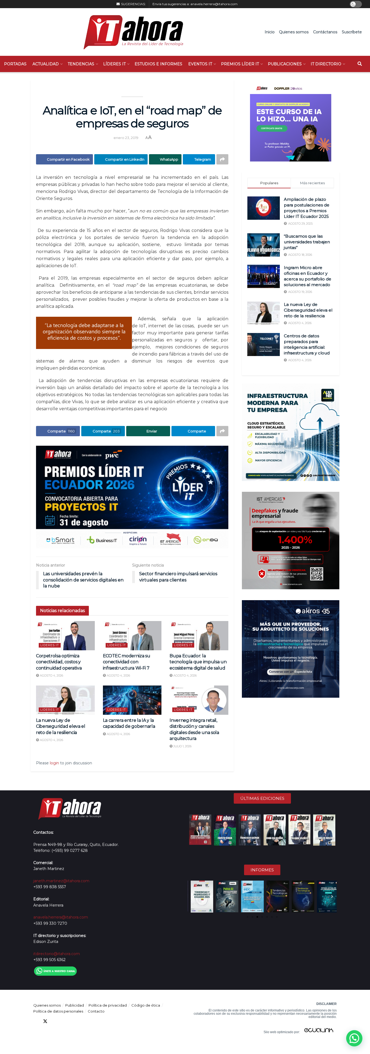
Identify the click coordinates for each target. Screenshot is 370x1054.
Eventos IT (200, 64)
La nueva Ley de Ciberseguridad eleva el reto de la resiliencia (60, 726)
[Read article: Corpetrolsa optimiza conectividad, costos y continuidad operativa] (65, 635)
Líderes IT (114, 64)
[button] (192, 896)
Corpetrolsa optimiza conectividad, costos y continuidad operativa (59, 662)
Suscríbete (352, 32)
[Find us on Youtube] (65, 1021)
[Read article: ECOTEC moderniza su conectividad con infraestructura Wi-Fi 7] (132, 635)
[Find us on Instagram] (74, 1021)
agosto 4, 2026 (51, 675)
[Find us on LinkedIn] (55, 1021)
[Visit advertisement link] (132, 497)
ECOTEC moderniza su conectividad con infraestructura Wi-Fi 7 (126, 662)
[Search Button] (360, 64)
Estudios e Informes (158, 64)
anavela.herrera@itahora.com (214, 4)
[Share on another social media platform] (222, 159)
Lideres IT (49, 645)
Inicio (270, 32)
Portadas (15, 64)
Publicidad (74, 1005)
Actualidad (46, 64)
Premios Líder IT (240, 64)
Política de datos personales (58, 1011)
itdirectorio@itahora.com (56, 953)
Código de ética (145, 1005)
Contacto (96, 1011)
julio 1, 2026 (182, 746)
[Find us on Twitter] (45, 1021)
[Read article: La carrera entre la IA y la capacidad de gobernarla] (132, 700)
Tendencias (81, 64)
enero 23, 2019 (125, 137)
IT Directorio (326, 64)
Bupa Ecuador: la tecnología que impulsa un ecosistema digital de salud (198, 662)
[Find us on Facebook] (35, 1021)
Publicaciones (285, 64)
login (54, 763)
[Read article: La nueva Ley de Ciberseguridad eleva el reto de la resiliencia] (65, 700)
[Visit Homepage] (131, 32)
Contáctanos (325, 32)
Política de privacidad (108, 1005)
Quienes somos (294, 32)
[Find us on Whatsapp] (84, 1021)
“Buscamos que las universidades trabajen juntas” (307, 242)
